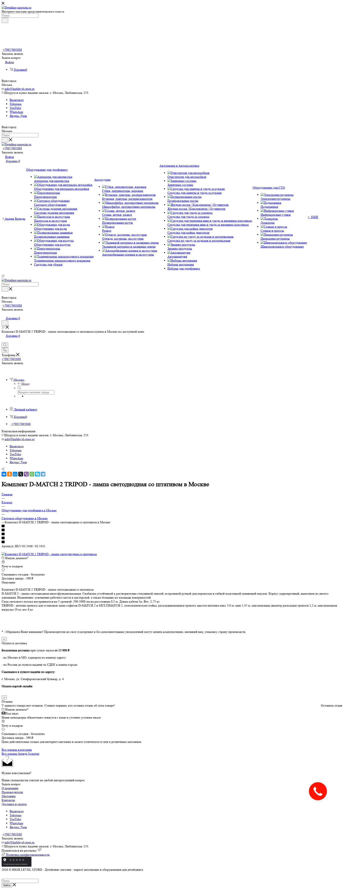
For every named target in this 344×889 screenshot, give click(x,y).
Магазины (9, 796)
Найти (6, 885)
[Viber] (26, 474)
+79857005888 (12, 50)
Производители (12, 792)
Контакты (8, 800)
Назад (25, 384)
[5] (172, 542)
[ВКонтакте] (4, 474)
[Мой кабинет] (3, 314)
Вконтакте (17, 100)
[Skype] (37, 474)
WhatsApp (16, 112)
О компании (10, 788)
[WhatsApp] (31, 474)
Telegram (15, 104)
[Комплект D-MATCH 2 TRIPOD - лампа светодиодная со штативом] (49, 554)
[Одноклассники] (9, 474)
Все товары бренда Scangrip (20, 754)
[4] (172, 538)
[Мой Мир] (15, 474)
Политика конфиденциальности (28, 855)
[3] (172, 534)
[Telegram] (43, 474)
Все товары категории (17, 750)
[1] (172, 526)
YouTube (15, 108)
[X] (20, 474)
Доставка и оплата (14, 804)
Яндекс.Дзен (18, 116)
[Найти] (5, 20)
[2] (172, 530)
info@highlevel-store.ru (19, 89)
